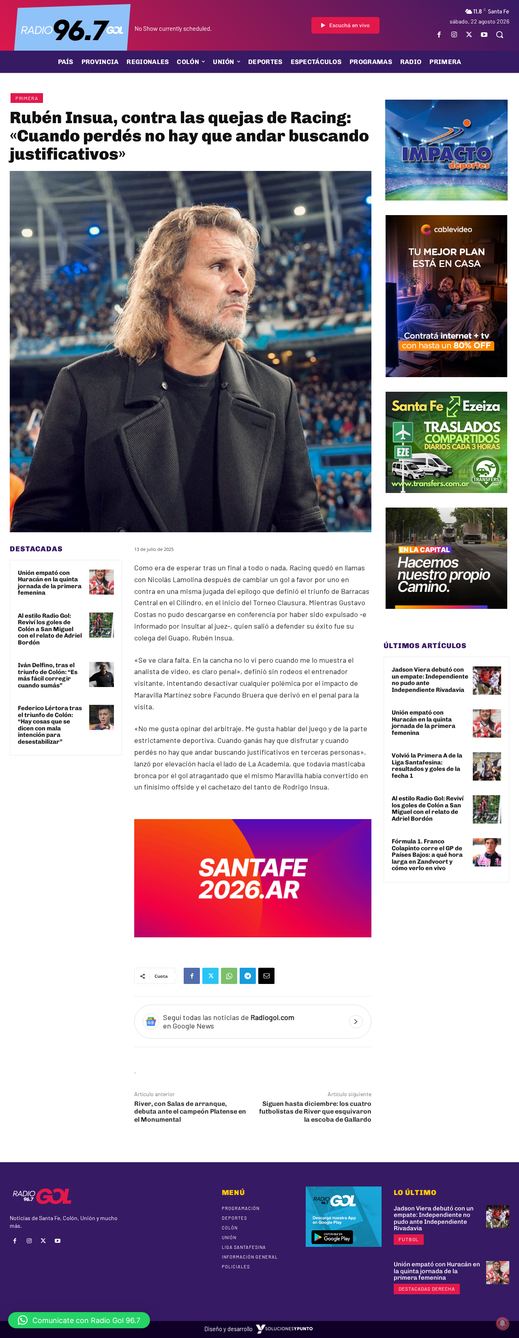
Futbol (409, 1239)
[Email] (266, 976)
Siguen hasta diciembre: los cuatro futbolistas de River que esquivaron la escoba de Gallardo (315, 1111)
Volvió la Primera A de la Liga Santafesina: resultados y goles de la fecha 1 (427, 765)
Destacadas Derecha (427, 1288)
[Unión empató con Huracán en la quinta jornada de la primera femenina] (101, 582)
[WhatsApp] (229, 976)
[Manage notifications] (502, 1323)
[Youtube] (484, 34)
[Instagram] (453, 34)
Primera (26, 98)
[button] (499, 34)
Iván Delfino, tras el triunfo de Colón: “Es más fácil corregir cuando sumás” (47, 675)
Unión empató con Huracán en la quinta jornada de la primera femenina (49, 583)
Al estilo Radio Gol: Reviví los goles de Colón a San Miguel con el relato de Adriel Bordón (50, 629)
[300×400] (446, 383)
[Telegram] (248, 976)
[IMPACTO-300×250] (446, 206)
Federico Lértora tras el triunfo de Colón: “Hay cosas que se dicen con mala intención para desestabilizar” (50, 724)
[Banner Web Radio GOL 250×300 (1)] (446, 499)
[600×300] (252, 943)
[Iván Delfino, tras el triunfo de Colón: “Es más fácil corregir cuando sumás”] (101, 674)
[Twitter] (469, 34)
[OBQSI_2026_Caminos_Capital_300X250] (446, 615)
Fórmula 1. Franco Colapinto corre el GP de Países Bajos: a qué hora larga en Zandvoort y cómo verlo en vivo (427, 855)
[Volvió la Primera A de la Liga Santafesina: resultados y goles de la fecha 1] (487, 766)
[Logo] (72, 29)
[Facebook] (438, 34)
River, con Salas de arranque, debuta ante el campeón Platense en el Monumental (190, 1111)
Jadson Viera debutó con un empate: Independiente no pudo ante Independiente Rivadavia (430, 680)
